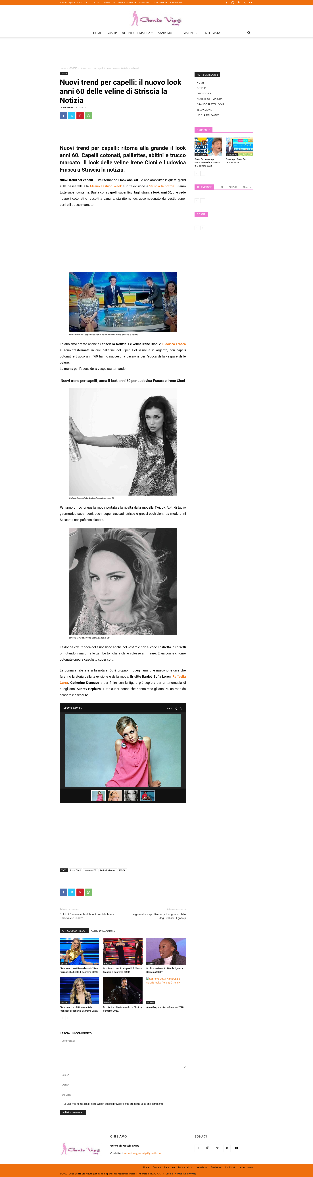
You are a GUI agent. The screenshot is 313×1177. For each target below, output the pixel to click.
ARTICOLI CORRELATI (74, 930)
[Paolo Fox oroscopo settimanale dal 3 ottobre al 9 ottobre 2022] (208, 147)
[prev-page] (62, 1018)
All (222, 187)
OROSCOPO (204, 93)
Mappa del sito (185, 1167)
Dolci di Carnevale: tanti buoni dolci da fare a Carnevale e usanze (87, 916)
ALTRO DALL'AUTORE (103, 930)
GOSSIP (106, 2)
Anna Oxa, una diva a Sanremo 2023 (164, 1007)
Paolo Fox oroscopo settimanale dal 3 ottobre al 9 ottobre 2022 (207, 162)
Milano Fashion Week (106, 186)
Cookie (169, 1173)
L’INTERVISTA (176, 2)
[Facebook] (226, 2)
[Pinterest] (238, 2)
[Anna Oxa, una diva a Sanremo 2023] (166, 990)
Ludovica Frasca (107, 870)
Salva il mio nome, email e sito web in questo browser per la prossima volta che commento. (114, 1103)
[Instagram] (232, 2)
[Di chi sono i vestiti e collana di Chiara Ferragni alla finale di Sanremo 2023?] (79, 951)
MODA (122, 870)
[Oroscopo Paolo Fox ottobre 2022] (239, 147)
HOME (96, 2)
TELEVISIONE (158, 2)
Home (63, 68)
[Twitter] (244, 2)
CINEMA (233, 187)
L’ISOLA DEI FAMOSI (208, 115)
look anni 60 (90, 870)
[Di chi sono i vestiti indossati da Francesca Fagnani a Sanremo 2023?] (79, 990)
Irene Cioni (75, 870)
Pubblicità (230, 1167)
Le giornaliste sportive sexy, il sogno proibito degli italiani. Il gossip (159, 916)
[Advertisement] (156, 54)
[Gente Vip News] (156, 17)
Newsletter (202, 1167)
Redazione (68, 107)
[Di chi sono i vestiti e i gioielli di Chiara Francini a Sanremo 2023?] (123, 951)
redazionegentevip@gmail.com (143, 1153)
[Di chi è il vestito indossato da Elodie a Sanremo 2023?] (123, 990)
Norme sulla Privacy (185, 1173)
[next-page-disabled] (202, 200)
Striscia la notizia (161, 186)
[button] (249, 33)
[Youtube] (250, 2)
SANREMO (144, 2)
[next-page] (68, 1018)
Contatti (157, 1167)
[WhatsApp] (88, 115)
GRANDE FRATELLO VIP (210, 104)
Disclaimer (216, 1167)
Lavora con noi (246, 1167)
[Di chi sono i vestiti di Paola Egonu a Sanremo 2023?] (166, 951)
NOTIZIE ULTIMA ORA (123, 2)
